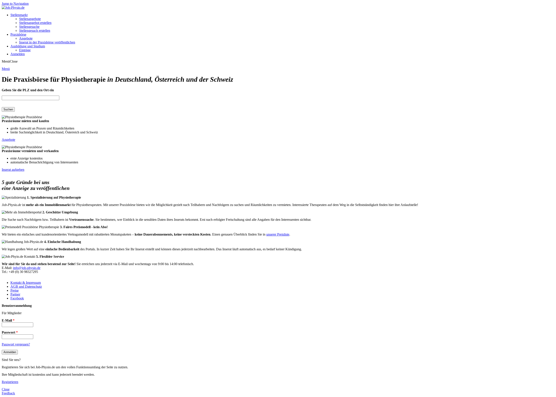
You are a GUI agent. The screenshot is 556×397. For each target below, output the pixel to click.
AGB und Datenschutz (26, 286)
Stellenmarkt (19, 15)
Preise (14, 290)
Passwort (10, 332)
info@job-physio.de (26, 268)
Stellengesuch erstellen (34, 30)
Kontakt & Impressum (25, 282)
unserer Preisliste (277, 234)
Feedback (8, 393)
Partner (15, 294)
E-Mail (8, 320)
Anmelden (17, 54)
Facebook (17, 298)
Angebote (26, 38)
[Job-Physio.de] (13, 7)
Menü (6, 69)
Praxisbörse (18, 34)
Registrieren (10, 382)
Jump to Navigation (15, 3)
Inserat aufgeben (13, 169)
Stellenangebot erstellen (35, 23)
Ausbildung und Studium (27, 46)
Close (6, 389)
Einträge (25, 50)
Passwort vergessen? (16, 344)
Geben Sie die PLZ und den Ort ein (28, 90)
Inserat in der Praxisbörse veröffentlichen (47, 42)
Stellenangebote (30, 19)
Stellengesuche (29, 26)
